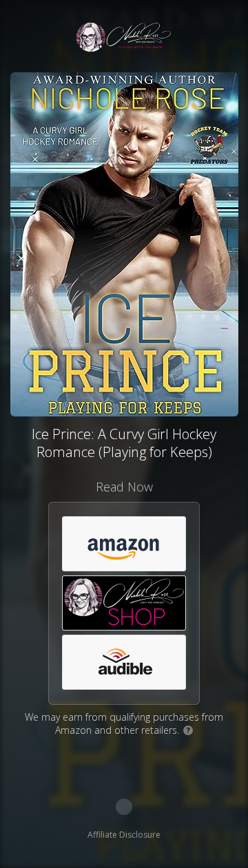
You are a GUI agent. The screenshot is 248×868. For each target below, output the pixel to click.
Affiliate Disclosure (124, 834)
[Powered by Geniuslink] (124, 806)
